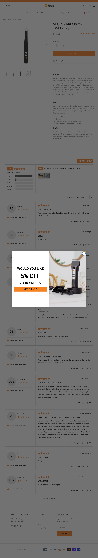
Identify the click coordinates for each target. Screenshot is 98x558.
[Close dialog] (84, 253)
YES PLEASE (30, 289)
